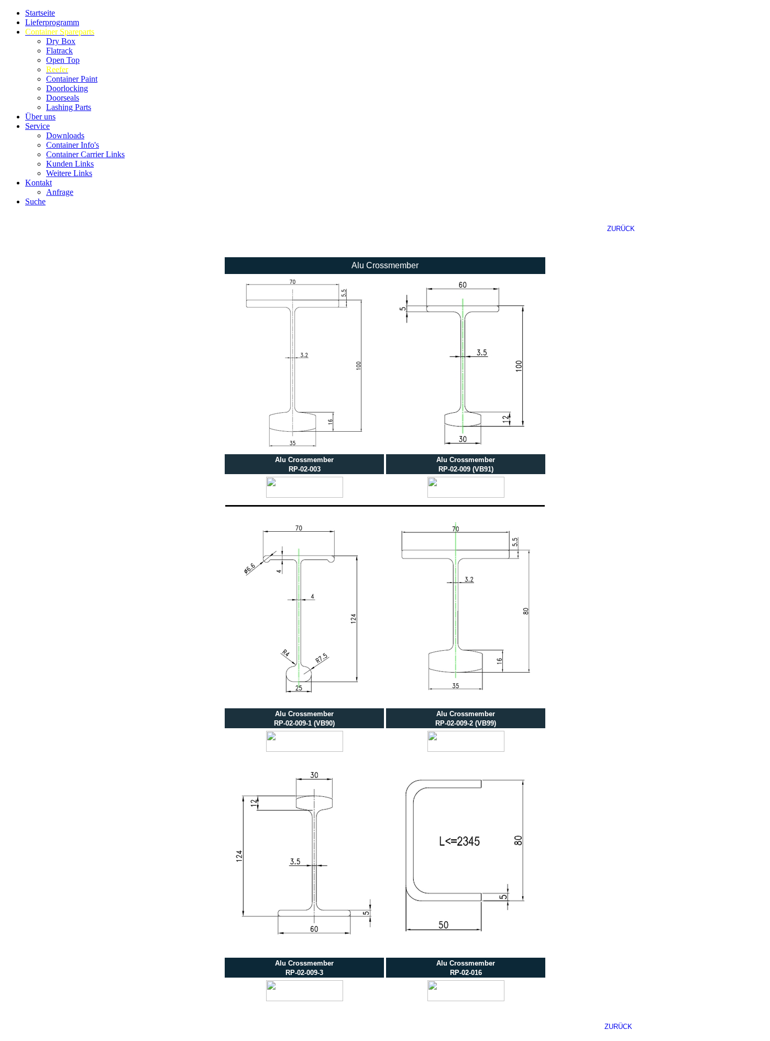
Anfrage (59, 192)
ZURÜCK (621, 229)
